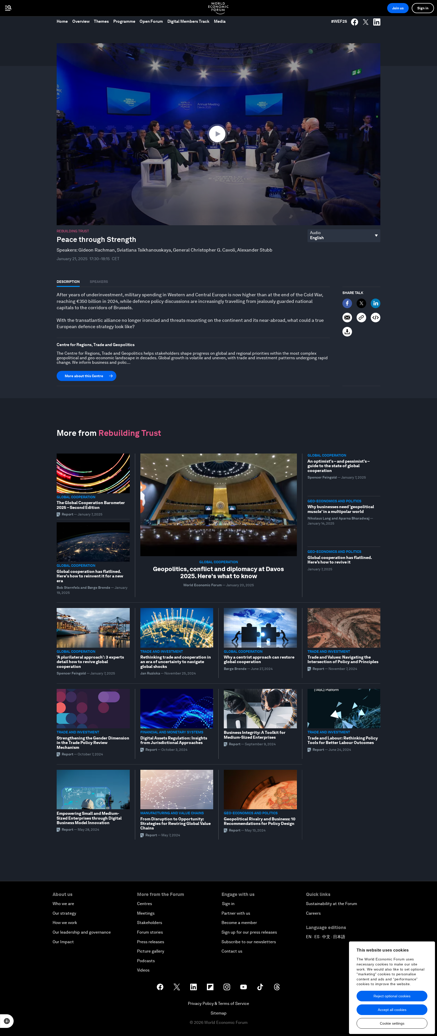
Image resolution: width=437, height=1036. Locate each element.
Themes (101, 21)
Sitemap (219, 1013)
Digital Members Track (188, 21)
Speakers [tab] (99, 282)
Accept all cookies (392, 1010)
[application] (218, 134)
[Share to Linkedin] (376, 22)
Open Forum (151, 21)
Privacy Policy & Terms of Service (218, 1003)
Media (220, 21)
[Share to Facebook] (354, 22)
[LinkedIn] (375, 303)
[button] (218, 133)
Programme (124, 21)
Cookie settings (392, 1023)
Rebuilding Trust (73, 231)
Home (62, 21)
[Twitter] (361, 303)
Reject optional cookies (392, 996)
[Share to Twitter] (365, 22)
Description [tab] (68, 282)
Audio (315, 233)
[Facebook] (347, 303)
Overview (81, 21)
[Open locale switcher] (6, 1021)
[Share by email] (347, 317)
